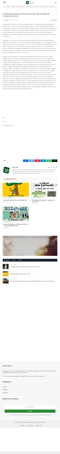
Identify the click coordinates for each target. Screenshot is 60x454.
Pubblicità (5, 392)
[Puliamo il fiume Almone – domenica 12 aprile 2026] (44, 190)
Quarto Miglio (25, 422)
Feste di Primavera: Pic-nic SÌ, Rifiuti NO (15, 200)
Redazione (6, 20)
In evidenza (7, 260)
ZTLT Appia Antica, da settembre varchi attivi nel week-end (24, 266)
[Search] (56, 2)
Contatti (4, 387)
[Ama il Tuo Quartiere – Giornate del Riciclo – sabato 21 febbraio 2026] (16, 214)
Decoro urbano (53, 20)
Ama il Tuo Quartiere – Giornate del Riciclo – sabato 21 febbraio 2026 (16, 224)
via (3, 121)
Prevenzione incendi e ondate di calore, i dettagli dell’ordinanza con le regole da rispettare (32, 281)
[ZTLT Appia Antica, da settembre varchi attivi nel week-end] (6, 266)
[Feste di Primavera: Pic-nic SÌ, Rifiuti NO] (16, 190)
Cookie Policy (38, 425)
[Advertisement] (30, 103)
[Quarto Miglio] (30, 2)
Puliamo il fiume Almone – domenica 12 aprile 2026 (43, 200)
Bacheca (20, 260)
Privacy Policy (48, 415)
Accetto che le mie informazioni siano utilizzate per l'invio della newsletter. (30, 415)
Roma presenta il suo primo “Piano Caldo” (20, 274)
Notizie (14, 260)
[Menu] (4, 2)
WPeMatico (11, 125)
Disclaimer (22, 425)
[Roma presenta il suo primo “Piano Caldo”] (6, 273)
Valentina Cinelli (41, 422)
